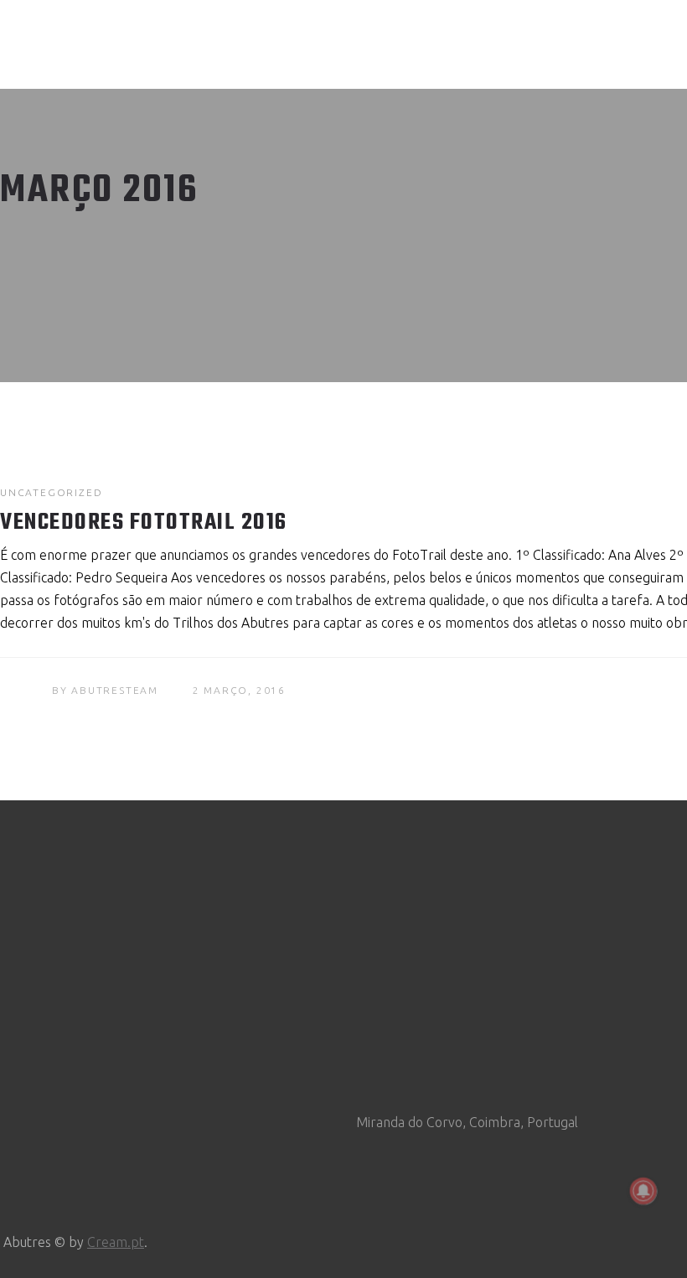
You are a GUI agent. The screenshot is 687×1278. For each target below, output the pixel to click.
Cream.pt (115, 1242)
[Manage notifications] (643, 1190)
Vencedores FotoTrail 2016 (143, 522)
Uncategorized (51, 492)
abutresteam (114, 690)
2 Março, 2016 (239, 690)
